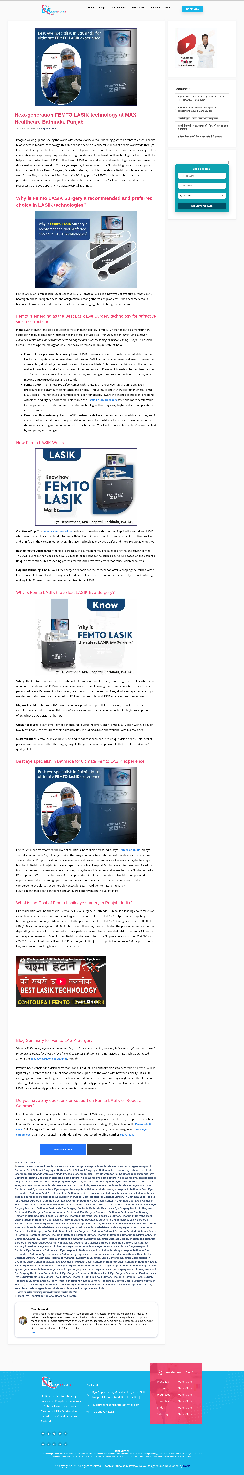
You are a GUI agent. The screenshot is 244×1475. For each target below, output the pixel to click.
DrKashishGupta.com (115, 1466)
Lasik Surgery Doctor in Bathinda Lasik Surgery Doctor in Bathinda (95, 1277)
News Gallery (137, 7)
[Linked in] (65, 1433)
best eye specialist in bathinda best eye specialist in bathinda (117, 1193)
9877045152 (127, 1134)
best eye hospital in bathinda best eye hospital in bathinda (105, 1189)
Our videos (154, 7)
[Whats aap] (48, 1433)
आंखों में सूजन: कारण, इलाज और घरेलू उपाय (198, 118)
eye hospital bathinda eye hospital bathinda (117, 1250)
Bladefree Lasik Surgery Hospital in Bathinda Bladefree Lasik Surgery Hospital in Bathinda (97, 1227)
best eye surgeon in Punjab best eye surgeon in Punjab (48, 1196)
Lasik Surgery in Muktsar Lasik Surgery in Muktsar (120, 1284)
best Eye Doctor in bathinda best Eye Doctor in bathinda (55, 1185)
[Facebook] (60, 1433)
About (168, 7)
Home (91, 7)
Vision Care (33, 1162)
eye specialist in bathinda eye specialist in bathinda (105, 1254)
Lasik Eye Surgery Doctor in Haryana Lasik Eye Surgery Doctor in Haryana (104, 1269)
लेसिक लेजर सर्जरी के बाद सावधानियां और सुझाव (200, 136)
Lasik (21, 1162)
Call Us (109, 1149)
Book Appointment (63, 1149)
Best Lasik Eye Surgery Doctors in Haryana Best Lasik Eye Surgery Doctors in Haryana (92, 1216)
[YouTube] (43, 1433)
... (33, 1331)
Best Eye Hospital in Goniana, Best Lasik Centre (47, 1296)
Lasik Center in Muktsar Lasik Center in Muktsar (56, 1261)
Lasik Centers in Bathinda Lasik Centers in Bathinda (117, 1261)
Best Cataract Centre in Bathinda (38, 1166)
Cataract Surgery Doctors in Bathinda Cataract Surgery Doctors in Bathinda (75, 1235)
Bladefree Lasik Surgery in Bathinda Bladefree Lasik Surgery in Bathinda (59, 1231)
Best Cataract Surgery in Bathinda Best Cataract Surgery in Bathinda (68, 1170)
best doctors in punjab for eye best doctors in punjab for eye (100, 1177)
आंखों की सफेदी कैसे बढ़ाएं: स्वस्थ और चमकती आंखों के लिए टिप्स (47, 1292)
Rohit (186, 1466)
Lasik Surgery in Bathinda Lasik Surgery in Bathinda (57, 1284)
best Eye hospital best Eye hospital (48, 1189)
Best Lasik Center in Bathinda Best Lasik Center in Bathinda (91, 1200)
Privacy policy (137, 1466)
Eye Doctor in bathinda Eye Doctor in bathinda (68, 1246)
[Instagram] (54, 1433)
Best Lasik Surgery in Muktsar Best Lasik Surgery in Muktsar (63, 1223)
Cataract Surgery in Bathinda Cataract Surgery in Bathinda (108, 1238)
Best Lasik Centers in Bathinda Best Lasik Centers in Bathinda (99, 1204)
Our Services (119, 7)
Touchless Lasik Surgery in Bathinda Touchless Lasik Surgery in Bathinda (59, 1288)
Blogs (102, 7)
